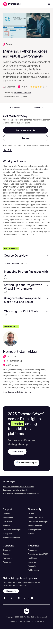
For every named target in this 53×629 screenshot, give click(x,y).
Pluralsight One (34, 530)
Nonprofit (32, 566)
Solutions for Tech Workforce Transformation (21, 494)
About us (6, 550)
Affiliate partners (35, 526)
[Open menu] (49, 4)
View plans (7, 534)
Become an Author (35, 518)
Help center (8, 518)
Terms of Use (13, 622)
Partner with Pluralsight (38, 522)
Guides (31, 514)
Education (32, 550)
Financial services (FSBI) (38, 554)
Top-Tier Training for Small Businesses (18, 487)
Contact (6, 514)
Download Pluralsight (12, 530)
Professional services (11, 538)
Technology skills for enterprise (15, 490)
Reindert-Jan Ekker (22, 93)
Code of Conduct (38, 622)
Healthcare (32, 558)
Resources (7, 562)
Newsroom (7, 558)
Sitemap (6, 526)
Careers (6, 554)
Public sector (33, 570)
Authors (31, 534)
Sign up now (11, 591)
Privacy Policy (25, 622)
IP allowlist (7, 522)
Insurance (32, 562)
